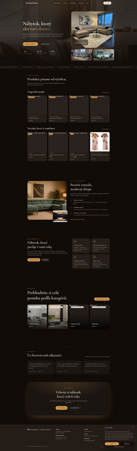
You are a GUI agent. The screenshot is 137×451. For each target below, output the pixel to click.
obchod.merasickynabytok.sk (91, 436)
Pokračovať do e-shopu (102, 299)
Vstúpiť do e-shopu (34, 259)
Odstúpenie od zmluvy (89, 440)
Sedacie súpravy (57, 3)
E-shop (108, 3)
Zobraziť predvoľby (119, 447)
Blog (87, 3)
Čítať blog (45, 259)
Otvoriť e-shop (61, 408)
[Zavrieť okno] (133, 428)
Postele (65, 3)
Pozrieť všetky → (106, 92)
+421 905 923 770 (75, 408)
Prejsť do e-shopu (29, 44)
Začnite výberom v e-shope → (77, 219)
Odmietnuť (126, 443)
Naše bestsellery (45, 44)
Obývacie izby (73, 3)
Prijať (112, 443)
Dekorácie (81, 3)
